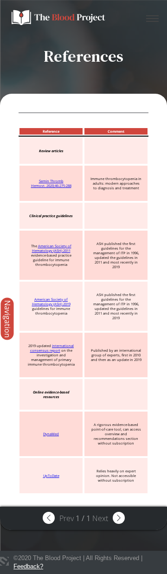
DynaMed (51, 434)
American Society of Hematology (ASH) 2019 (51, 301)
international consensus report (52, 348)
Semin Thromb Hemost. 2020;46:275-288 (51, 183)
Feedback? (28, 566)
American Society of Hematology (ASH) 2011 (51, 248)
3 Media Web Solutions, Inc (4, 561)
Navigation (7, 319)
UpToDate (51, 475)
